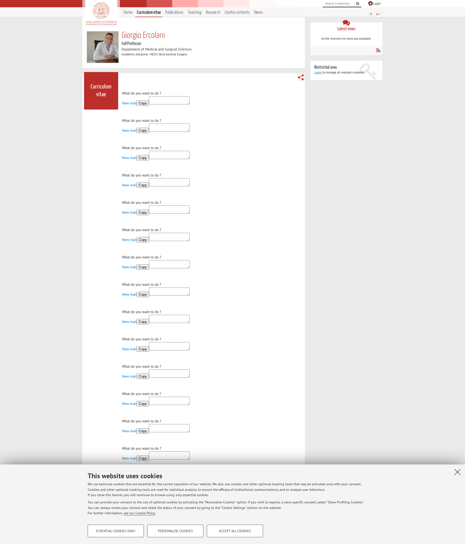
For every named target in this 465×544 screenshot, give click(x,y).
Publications (174, 12)
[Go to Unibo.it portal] (101, 14)
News (258, 12)
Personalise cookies (175, 531)
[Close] (457, 472)
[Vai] (357, 3)
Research (213, 12)
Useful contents (237, 12)
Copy (143, 103)
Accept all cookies (235, 531)
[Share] (301, 77)
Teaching (195, 12)
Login (318, 72)
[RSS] (378, 50)
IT (371, 14)
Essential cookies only (115, 531)
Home (128, 12)
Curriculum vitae (149, 12)
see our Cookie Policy (139, 513)
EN (378, 14)
